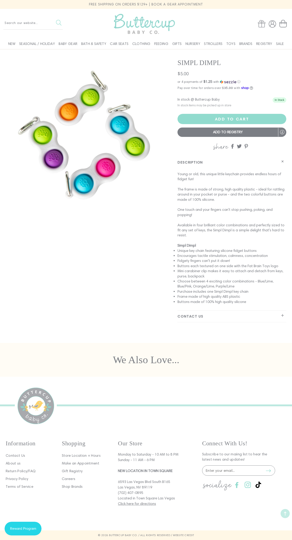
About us (13, 463)
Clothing (141, 44)
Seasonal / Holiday (37, 44)
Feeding (161, 44)
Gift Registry (72, 471)
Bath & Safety (93, 44)
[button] (284, 24)
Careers (68, 479)
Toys (230, 44)
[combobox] (33, 22)
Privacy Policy (17, 479)
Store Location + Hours (81, 455)
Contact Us (15, 455)
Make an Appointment (80, 463)
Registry (264, 44)
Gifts (177, 44)
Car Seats (119, 44)
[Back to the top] (285, 513)
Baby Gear (68, 44)
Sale (280, 44)
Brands (246, 44)
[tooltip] (282, 132)
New (12, 44)
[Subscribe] (268, 470)
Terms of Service (19, 486)
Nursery (192, 44)
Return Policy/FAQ (21, 471)
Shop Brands (72, 486)
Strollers (213, 44)
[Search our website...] (59, 22)
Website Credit (183, 535)
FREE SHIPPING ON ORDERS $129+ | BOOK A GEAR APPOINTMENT (146, 4)
